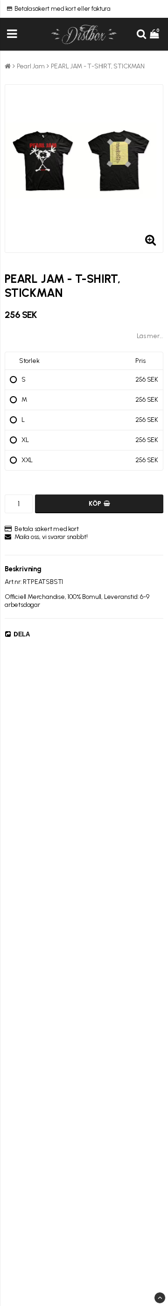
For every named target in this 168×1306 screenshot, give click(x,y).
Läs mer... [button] (150, 336)
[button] (155, 34)
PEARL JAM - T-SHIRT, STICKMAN (98, 66)
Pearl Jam (31, 66)
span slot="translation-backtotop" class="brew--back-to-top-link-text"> (160, 1298)
